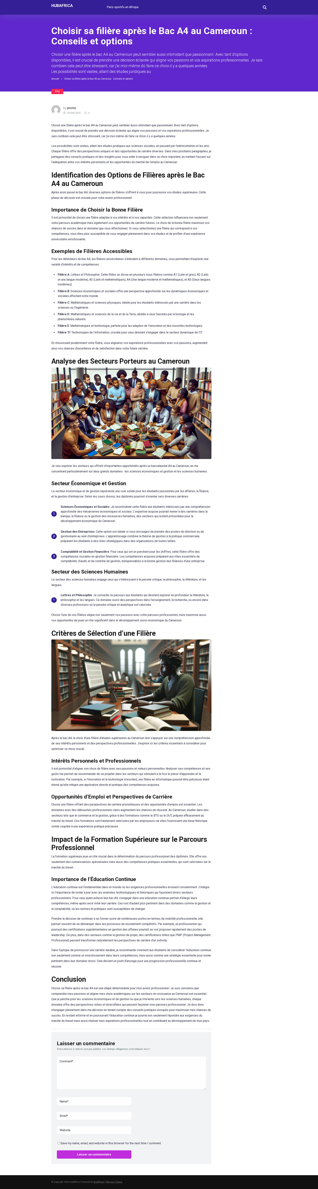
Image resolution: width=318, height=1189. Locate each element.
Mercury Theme (114, 1182)
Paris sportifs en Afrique (123, 7)
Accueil (55, 79)
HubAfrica (62, 5)
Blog (57, 91)
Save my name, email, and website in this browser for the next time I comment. (111, 1143)
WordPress (99, 1182)
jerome (71, 108)
